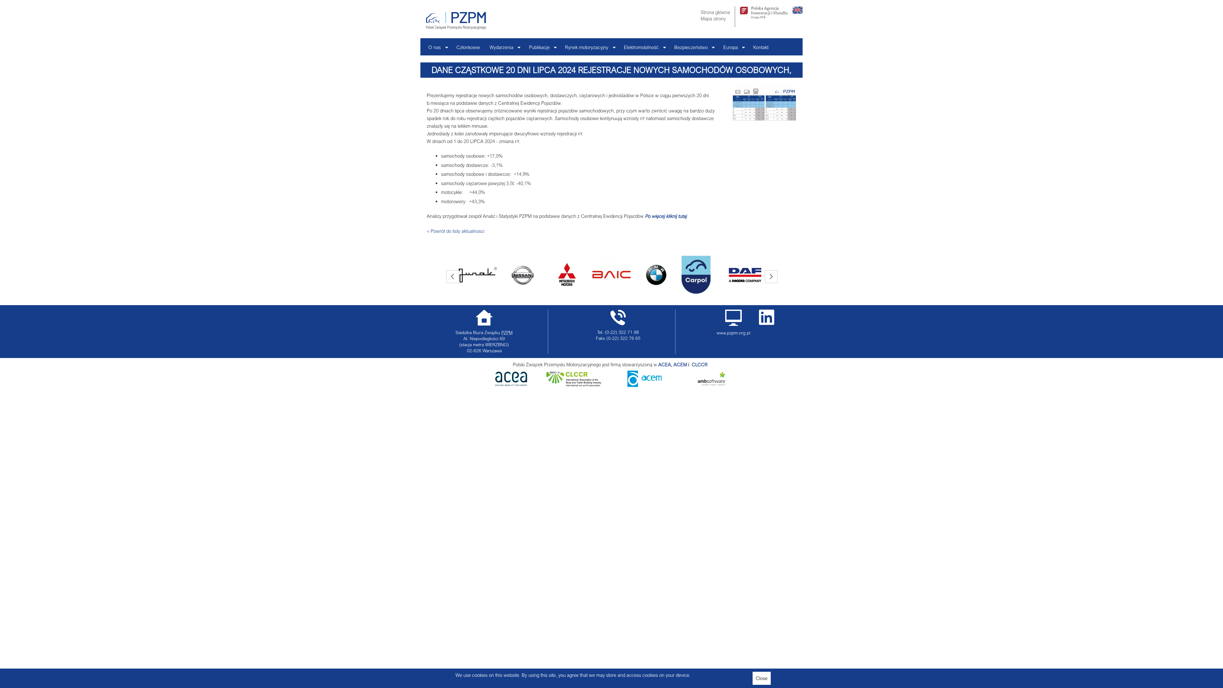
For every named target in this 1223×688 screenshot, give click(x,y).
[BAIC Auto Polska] (567, 267)
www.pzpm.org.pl (733, 332)
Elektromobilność (639, 49)
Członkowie (468, 47)
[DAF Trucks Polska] (701, 275)
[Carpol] (651, 275)
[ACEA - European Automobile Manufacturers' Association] (511, 384)
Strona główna (715, 12)
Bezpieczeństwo (688, 49)
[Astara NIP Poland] (478, 275)
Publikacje (537, 49)
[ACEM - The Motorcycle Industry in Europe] (691, 364)
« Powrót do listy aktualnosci (455, 231)
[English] (797, 12)
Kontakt (761, 47)
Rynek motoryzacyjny (584, 49)
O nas (432, 49)
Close (762, 678)
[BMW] (611, 275)
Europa (728, 49)
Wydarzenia (499, 49)
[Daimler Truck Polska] (745, 267)
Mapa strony (713, 18)
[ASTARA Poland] (522, 275)
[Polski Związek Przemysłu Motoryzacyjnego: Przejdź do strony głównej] (455, 20)
